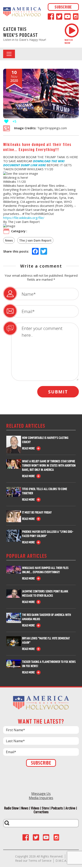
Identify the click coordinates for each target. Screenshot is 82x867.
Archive (70, 808)
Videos (35, 808)
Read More (28, 448)
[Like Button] (6, 121)
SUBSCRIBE (63, 7)
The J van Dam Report (35, 240)
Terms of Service (40, 861)
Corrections (41, 812)
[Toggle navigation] (9, 54)
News (9, 240)
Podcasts (57, 808)
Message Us (41, 793)
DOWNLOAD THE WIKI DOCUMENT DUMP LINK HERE (34, 163)
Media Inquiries (41, 798)
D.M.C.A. (61, 861)
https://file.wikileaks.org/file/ (23, 218)
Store (45, 808)
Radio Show (11, 808)
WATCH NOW (69, 41)
